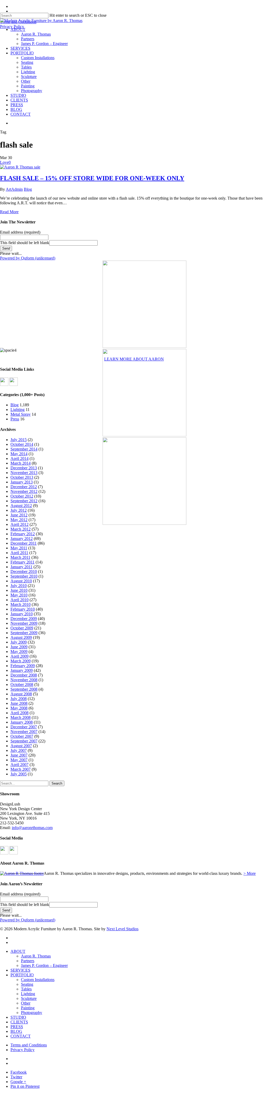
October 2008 (21, 684)
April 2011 (19, 552)
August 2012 (21, 505)
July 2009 (18, 642)
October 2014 (21, 444)
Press (14, 419)
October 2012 (21, 496)
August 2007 (21, 745)
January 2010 (21, 614)
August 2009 (21, 637)
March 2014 (20, 463)
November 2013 (23, 472)
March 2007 (20, 769)
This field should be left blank (24, 242)
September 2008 (23, 689)
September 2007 (23, 741)
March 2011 (20, 557)
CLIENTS (19, 1022)
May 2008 (18, 708)
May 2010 (18, 595)
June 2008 (18, 703)
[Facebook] (4, 384)
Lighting (17, 409)
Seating (27, 984)
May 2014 (18, 454)
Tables (26, 989)
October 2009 (21, 628)
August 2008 (21, 694)
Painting (28, 1008)
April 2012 (19, 524)
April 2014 (19, 458)
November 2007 (23, 731)
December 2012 (23, 486)
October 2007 (21, 736)
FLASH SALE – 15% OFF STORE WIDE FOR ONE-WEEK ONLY (92, 178)
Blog (28, 189)
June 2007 (18, 755)
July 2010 (18, 585)
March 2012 (20, 529)
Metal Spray (20, 414)
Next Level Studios (122, 929)
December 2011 (23, 543)
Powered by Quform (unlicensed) (27, 258)
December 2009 (23, 618)
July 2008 (18, 698)
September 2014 (23, 449)
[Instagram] (13, 384)
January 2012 (21, 538)
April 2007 (19, 764)
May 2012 (18, 519)
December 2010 (23, 571)
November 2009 (23, 623)
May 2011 (18, 548)
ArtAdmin (14, 189)
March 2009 (20, 661)
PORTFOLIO (22, 975)
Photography (31, 1012)
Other (25, 1003)
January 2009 (21, 670)
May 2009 (18, 651)
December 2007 (23, 727)
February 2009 (22, 665)
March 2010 (20, 604)
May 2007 (18, 760)
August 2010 (21, 581)
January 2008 (21, 722)
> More (249, 873)
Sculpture (29, 998)
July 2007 (18, 750)
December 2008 (23, 675)
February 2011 (22, 562)
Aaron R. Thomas (36, 956)
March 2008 (20, 717)
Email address (20, 232)
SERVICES (20, 970)
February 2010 (22, 609)
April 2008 (19, 713)
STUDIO (18, 1017)
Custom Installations (37, 979)
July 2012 (18, 510)
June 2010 (18, 590)
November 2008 (23, 680)
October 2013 (21, 477)
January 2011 (21, 567)
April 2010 (19, 600)
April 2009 (19, 656)
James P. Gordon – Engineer (44, 965)
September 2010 (23, 576)
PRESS (16, 1026)
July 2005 (18, 774)
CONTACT (20, 1036)
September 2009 (23, 632)
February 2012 (22, 534)
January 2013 (21, 482)
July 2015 (18, 439)
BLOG (16, 1031)
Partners (27, 961)
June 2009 (18, 647)
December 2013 (23, 468)
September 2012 (23, 501)
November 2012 (23, 491)
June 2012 (18, 515)
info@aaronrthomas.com (32, 827)
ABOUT (17, 951)
